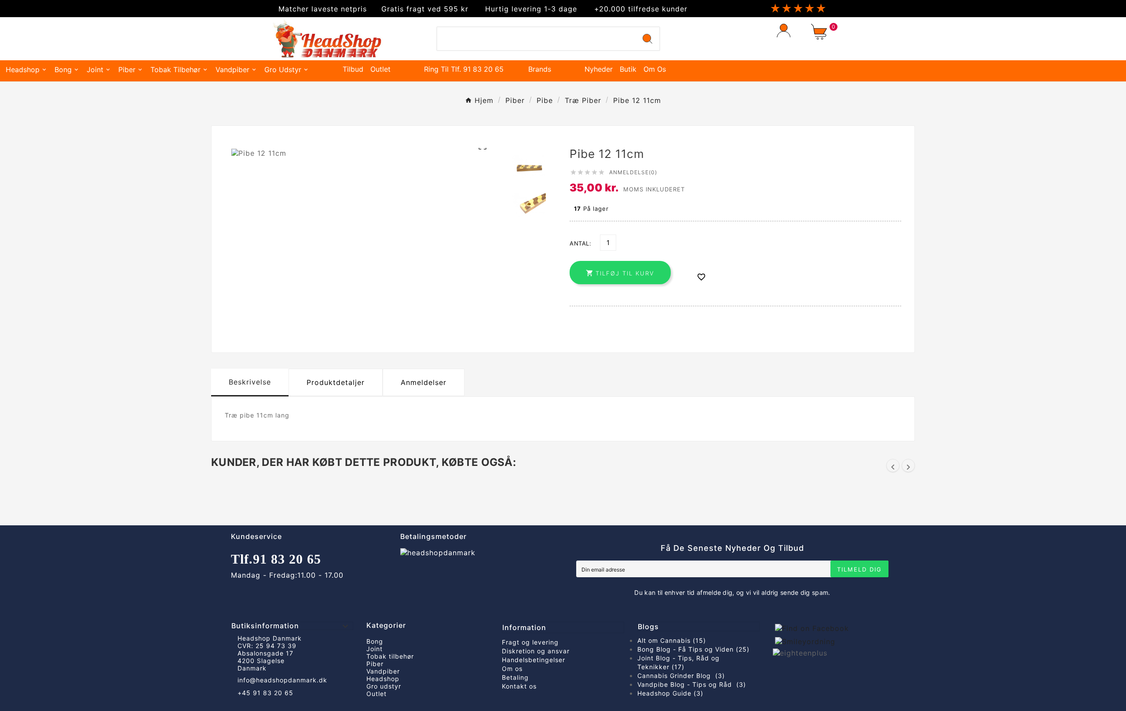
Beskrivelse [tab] (250, 381)
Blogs (648, 626)
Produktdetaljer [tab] (336, 382)
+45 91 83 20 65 (265, 692)
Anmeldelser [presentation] (423, 382)
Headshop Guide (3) (670, 693)
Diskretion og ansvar (536, 651)
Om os (512, 668)
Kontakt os (519, 686)
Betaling (515, 677)
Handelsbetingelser (533, 659)
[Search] (647, 39)
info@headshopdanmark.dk (282, 680)
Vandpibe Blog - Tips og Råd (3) (691, 684)
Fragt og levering (530, 642)
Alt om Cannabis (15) (671, 640)
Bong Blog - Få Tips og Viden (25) (693, 649)
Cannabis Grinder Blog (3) (681, 675)
